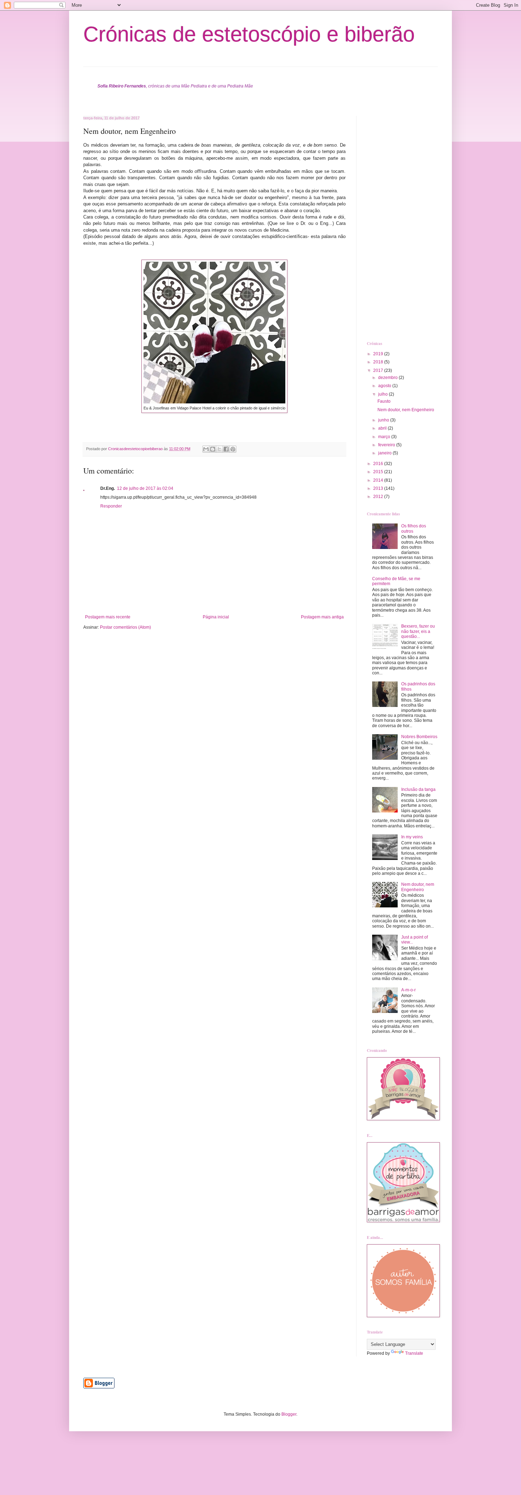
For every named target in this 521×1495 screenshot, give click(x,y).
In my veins (412, 836)
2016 (378, 463)
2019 (378, 353)
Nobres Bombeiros (419, 736)
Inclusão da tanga (418, 789)
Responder (111, 506)
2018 (378, 361)
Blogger (288, 1414)
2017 (378, 370)
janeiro (385, 453)
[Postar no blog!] (212, 449)
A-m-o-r (408, 989)
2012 (378, 496)
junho (384, 420)
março (384, 436)
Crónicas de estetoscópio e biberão (249, 34)
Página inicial (216, 617)
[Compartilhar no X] (219, 449)
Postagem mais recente (107, 617)
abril (383, 428)
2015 (378, 471)
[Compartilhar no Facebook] (226, 449)
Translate (414, 1353)
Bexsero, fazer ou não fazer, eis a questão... (418, 631)
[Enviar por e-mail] (205, 449)
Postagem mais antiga (322, 617)
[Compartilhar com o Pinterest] (232, 449)
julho (383, 394)
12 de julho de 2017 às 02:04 (145, 488)
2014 (378, 480)
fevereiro (387, 444)
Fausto (384, 401)
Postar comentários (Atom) (125, 627)
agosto (385, 385)
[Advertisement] (395, 222)
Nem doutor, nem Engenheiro (405, 409)
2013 (378, 488)
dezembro (388, 377)
